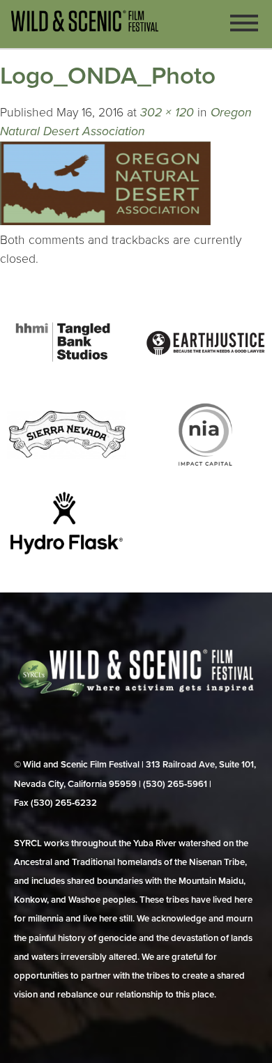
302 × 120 (167, 112)
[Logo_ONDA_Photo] (105, 221)
